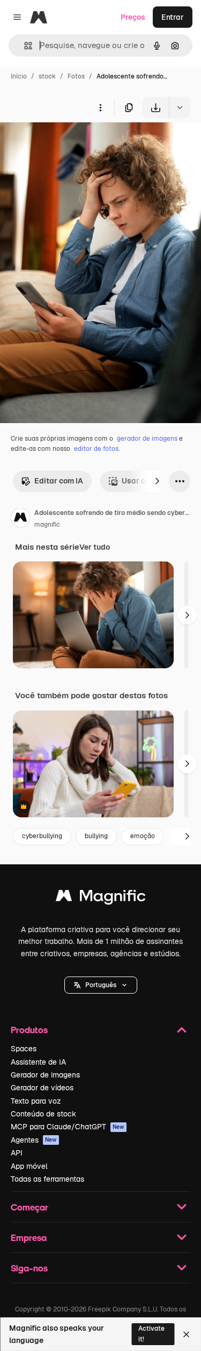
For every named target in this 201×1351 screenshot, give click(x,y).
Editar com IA (58, 481)
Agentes (34, 1140)
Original (69, 143)
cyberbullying (42, 836)
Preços (133, 17)
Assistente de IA (38, 1062)
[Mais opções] (100, 107)
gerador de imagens (147, 438)
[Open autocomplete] (24, 46)
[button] (100, 985)
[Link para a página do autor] (20, 519)
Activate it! (151, 1333)
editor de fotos (96, 448)
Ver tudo (94, 547)
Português (100, 985)
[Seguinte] (157, 481)
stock (47, 76)
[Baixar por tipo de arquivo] (179, 107)
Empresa (29, 1237)
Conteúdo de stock (43, 1114)
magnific (47, 524)
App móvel (29, 1166)
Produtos (29, 1029)
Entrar (172, 17)
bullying (96, 836)
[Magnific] (101, 898)
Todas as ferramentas (47, 1179)
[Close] (186, 1334)
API (17, 1153)
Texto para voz (36, 1101)
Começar (29, 1207)
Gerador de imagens (45, 1075)
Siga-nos (29, 1268)
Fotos (76, 76)
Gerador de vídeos (42, 1087)
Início (19, 76)
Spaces (23, 1048)
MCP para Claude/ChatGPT (67, 1126)
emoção (142, 836)
